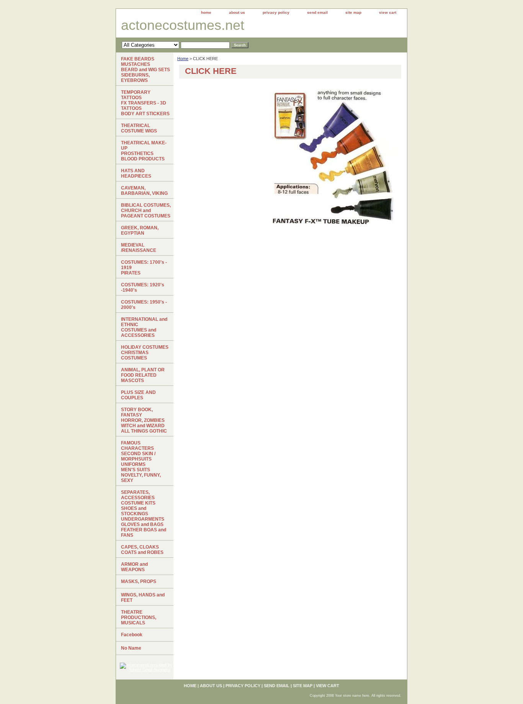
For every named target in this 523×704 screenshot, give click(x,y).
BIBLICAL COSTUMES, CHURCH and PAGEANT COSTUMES (146, 211)
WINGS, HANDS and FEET (143, 597)
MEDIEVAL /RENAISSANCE (138, 247)
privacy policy (276, 12)
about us (237, 12)
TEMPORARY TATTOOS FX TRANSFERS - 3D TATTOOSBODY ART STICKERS (145, 103)
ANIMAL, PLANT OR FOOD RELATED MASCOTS (143, 375)
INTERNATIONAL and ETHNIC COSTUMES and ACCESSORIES (144, 327)
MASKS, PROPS (138, 581)
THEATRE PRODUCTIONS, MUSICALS (138, 617)
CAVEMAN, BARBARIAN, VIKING (144, 190)
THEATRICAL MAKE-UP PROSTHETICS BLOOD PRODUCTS (144, 151)
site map (353, 12)
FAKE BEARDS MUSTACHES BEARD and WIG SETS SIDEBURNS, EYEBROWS (145, 69)
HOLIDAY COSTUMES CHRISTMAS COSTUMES (144, 353)
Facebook (131, 634)
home (206, 12)
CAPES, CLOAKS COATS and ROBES (142, 549)
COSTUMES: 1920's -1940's (142, 287)
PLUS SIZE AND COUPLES (138, 395)
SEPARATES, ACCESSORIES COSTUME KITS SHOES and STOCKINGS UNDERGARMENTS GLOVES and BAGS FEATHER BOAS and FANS (143, 514)
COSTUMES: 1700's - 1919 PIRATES (144, 268)
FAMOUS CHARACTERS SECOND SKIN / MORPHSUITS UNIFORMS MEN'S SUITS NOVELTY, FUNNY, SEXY (141, 461)
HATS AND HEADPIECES (136, 173)
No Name (131, 648)
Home (182, 58)
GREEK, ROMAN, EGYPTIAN (140, 230)
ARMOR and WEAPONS (134, 567)
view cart (387, 12)
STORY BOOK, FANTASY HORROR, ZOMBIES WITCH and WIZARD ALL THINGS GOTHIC (144, 420)
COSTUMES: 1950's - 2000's (144, 304)
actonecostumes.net (182, 25)
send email (317, 12)
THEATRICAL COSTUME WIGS (139, 128)
